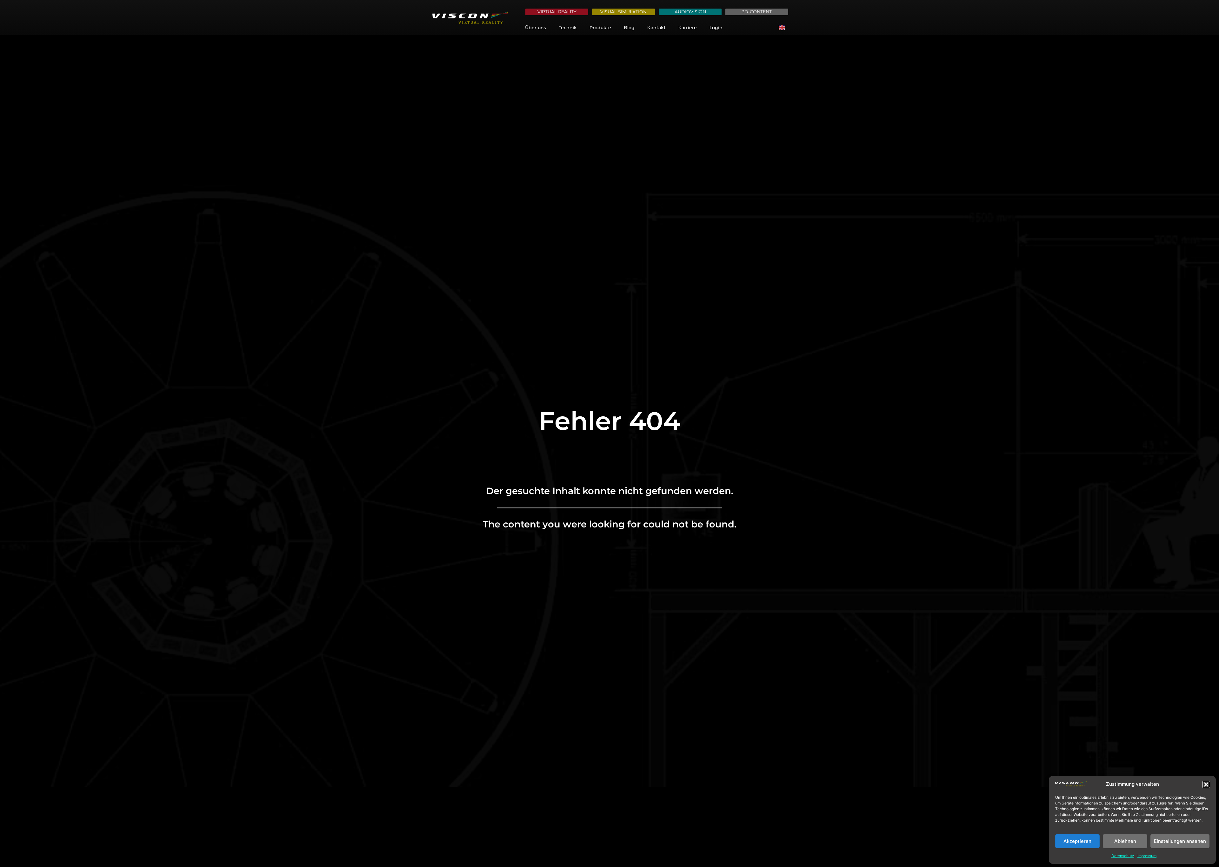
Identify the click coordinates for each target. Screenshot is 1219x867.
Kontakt (656, 27)
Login (716, 27)
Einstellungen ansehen (1180, 841)
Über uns (535, 27)
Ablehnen (1125, 841)
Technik (568, 27)
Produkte (600, 27)
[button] (1206, 784)
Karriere (687, 27)
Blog (629, 27)
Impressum (1146, 855)
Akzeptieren (1077, 841)
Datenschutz (1122, 855)
